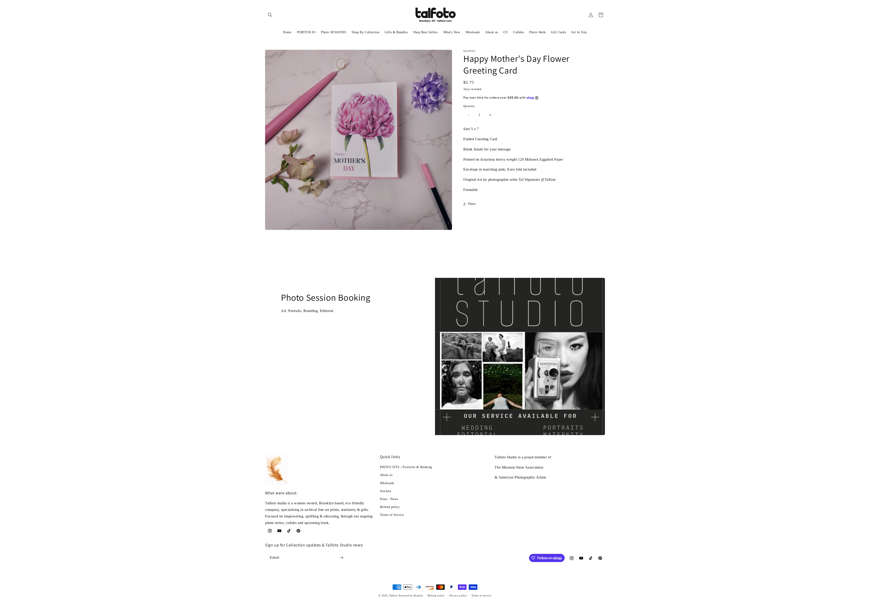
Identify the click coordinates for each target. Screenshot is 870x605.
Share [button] (472, 203)
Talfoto (394, 595)
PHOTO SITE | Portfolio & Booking (406, 467)
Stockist (385, 491)
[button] (270, 15)
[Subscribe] (341, 557)
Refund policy (390, 507)
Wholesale (387, 483)
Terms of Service (392, 515)
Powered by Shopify (411, 595)
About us (386, 475)
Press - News (389, 499)
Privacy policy (458, 595)
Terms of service (481, 595)
